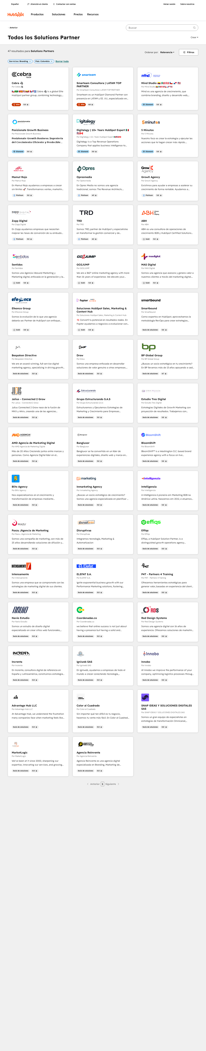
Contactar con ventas (66, 4)
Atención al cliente (39, 4)
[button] (194, 37)
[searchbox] (162, 27)
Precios (78, 14)
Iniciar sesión (169, 4)
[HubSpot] (16, 14)
